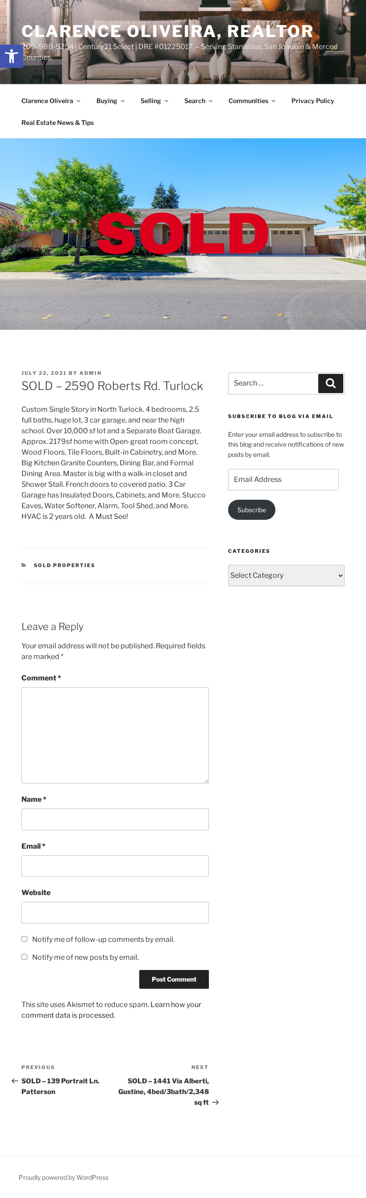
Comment (41, 678)
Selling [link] (151, 100)
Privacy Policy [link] (312, 100)
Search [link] (194, 100)
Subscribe (251, 510)
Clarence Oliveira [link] (47, 100)
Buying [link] (106, 100)
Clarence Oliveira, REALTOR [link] (167, 31)
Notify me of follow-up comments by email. (103, 939)
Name (33, 799)
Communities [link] (248, 100)
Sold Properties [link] (65, 565)
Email (33, 846)
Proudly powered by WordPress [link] (63, 1177)
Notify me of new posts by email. (85, 957)
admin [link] (90, 373)
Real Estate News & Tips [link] (57, 122)
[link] (11, 56)
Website (35, 892)
